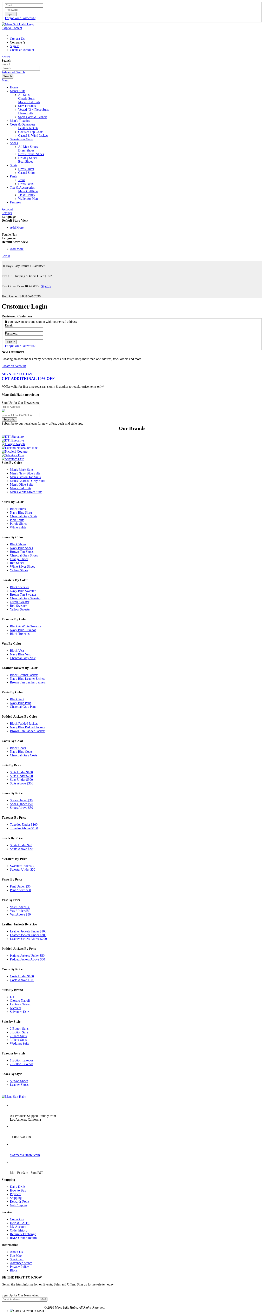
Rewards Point (19, 1201)
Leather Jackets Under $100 (28, 931)
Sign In (14, 46)
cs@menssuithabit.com (25, 1155)
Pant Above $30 (20, 890)
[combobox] (21, 68)
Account (7, 209)
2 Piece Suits (18, 1036)
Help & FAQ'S (19, 1223)
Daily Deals (17, 1186)
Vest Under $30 (20, 907)
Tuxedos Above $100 (24, 828)
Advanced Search (13, 72)
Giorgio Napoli (20, 1000)
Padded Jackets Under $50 (27, 955)
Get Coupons (18, 1205)
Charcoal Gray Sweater (25, 598)
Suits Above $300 (21, 783)
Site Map (16, 1255)
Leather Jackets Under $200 (28, 935)
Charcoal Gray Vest (22, 658)
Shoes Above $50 (21, 807)
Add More (17, 227)
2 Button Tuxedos (21, 1064)
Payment (15, 1194)
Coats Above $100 (22, 980)
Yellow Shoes (19, 570)
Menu (5, 80)
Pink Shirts (17, 520)
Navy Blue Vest (20, 654)
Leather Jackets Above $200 (28, 938)
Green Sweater (19, 602)
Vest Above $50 (20, 914)
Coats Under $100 (22, 976)
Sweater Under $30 (22, 866)
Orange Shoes (19, 559)
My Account (18, 1226)
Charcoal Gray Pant (23, 706)
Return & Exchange (23, 1234)
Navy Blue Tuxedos (23, 630)
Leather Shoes (19, 1084)
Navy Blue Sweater (22, 591)
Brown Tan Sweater (23, 594)
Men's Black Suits (21, 469)
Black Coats (18, 748)
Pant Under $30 (20, 886)
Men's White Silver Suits (26, 492)
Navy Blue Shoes (21, 548)
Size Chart (17, 1259)
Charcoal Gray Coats (23, 755)
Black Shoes (18, 544)
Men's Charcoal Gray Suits (27, 480)
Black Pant (17, 699)
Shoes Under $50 (21, 804)
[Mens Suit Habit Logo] (18, 24)
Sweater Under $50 (22, 869)
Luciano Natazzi (20, 1004)
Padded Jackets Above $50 (27, 959)
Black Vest (17, 650)
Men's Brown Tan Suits (25, 477)
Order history (18, 1230)
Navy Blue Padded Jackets (27, 727)
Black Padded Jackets (24, 723)
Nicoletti (15, 1008)
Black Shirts (18, 509)
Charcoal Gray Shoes (24, 555)
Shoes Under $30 (21, 800)
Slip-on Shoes (19, 1081)
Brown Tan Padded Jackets (27, 731)
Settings (7, 213)
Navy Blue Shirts (21, 512)
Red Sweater (18, 605)
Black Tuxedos (19, 633)
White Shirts (18, 527)
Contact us (17, 1219)
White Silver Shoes (22, 566)
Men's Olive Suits (21, 484)
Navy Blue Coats (21, 751)
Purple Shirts (18, 523)
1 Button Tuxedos (21, 1060)
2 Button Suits (19, 1028)
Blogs (14, 1270)
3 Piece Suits (18, 1039)
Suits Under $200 (21, 776)
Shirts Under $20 (21, 845)
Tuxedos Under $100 (24, 824)
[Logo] (14, 1096)
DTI (12, 997)
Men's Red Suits (20, 488)
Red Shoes (17, 563)
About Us (16, 1252)
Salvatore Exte (19, 1011)
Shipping (16, 1198)
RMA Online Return (23, 1238)
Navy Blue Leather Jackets (27, 678)
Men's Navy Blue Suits (25, 473)
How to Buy (18, 1190)
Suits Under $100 (21, 772)
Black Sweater (19, 587)
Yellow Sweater (20, 609)
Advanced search (21, 1263)
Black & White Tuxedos (25, 626)
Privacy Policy (19, 1266)
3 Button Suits (19, 1032)
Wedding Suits (19, 1043)
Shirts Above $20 (21, 849)
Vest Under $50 (20, 910)
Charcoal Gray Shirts (23, 516)
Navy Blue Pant (20, 703)
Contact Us (17, 38)
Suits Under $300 (21, 779)
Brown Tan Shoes (21, 551)
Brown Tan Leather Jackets (28, 682)
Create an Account (22, 50)
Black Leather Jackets (24, 675)
